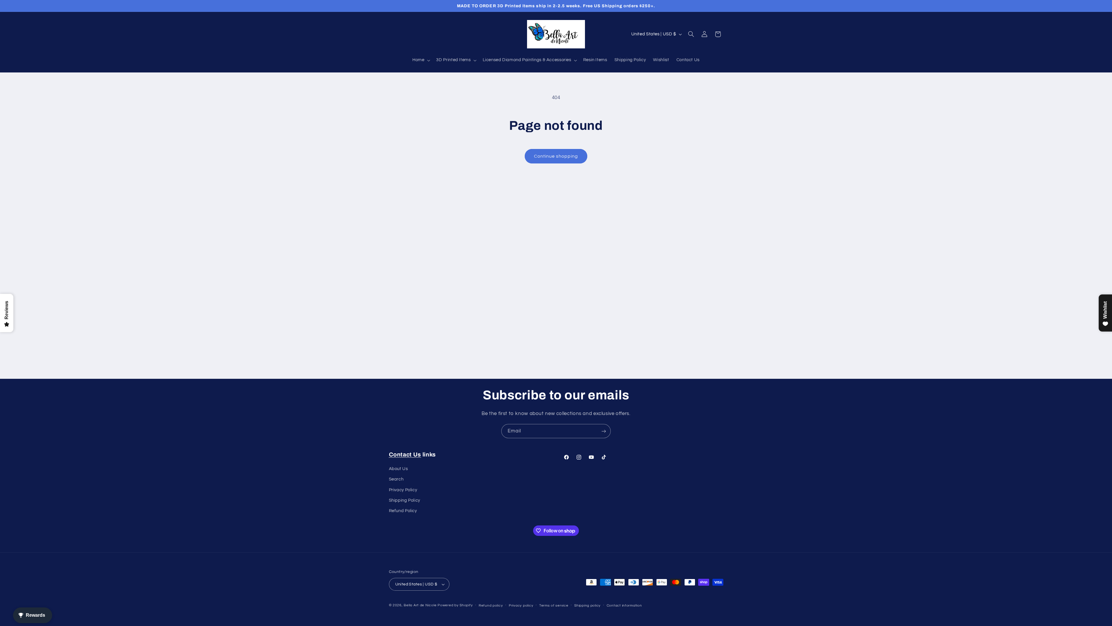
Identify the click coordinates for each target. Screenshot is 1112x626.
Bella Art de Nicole (420, 605)
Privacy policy (521, 605)
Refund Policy (403, 511)
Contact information (624, 605)
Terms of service (553, 605)
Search (396, 479)
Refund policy (491, 605)
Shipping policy (587, 605)
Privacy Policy (403, 490)
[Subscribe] (603, 431)
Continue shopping (556, 156)
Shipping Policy (404, 500)
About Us (398, 469)
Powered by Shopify (455, 605)
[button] (420, 60)
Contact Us (405, 455)
